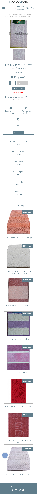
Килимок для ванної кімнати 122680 (18, 407)
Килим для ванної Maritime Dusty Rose (18, 441)
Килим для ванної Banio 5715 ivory (18, 474)
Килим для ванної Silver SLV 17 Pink (18, 373)
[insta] (23, 490)
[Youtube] (20, 490)
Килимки (21, 15)
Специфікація (18, 133)
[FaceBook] (12, 490)
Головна (7, 15)
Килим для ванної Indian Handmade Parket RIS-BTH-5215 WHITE (18, 272)
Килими (14, 15)
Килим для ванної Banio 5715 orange (18, 238)
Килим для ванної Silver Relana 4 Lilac (18, 340)
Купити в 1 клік (18, 88)
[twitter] (16, 490)
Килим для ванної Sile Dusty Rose (18, 305)
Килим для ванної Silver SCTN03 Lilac (21, 16)
